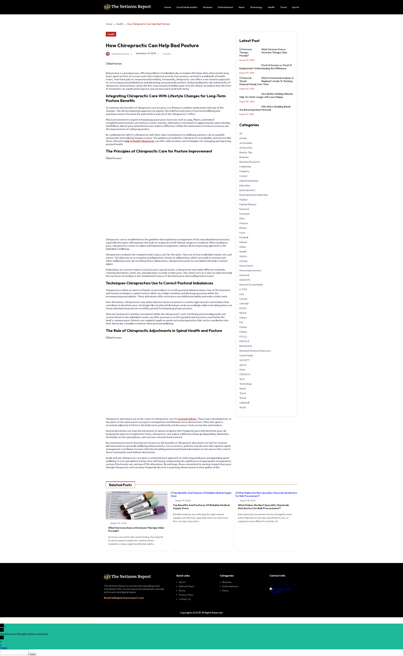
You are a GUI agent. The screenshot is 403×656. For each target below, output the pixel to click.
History (243, 256)
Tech (241, 379)
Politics (243, 327)
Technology (256, 7)
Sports (295, 7)
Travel (283, 7)
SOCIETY (244, 360)
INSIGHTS (244, 279)
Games (243, 242)
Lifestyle (244, 303)
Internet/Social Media (251, 284)
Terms (182, 590)
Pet (241, 322)
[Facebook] (272, 583)
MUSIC (243, 308)
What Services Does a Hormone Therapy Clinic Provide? (263, 52)
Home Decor (246, 265)
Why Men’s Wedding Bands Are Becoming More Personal (265, 108)
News (241, 7)
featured (244, 209)
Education (244, 185)
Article (243, 138)
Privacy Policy (186, 594)
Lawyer (243, 298)
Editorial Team (186, 586)
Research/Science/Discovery (255, 350)
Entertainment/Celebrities (253, 194)
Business (207, 7)
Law (241, 294)
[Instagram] (279, 583)
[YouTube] (294, 583)
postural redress (187, 418)
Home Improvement (250, 270)
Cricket (243, 176)
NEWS (242, 312)
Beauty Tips (245, 152)
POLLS (243, 336)
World (242, 407)
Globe (242, 246)
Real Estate (245, 346)
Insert (32, 654)
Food (242, 232)
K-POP (243, 289)
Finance (243, 223)
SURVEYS (244, 374)
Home (167, 7)
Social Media (246, 355)
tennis (242, 388)
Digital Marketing (248, 180)
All (240, 133)
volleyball (244, 402)
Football (243, 237)
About (182, 582)
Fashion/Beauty (247, 204)
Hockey (243, 261)
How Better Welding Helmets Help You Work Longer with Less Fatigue (266, 95)
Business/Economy (249, 161)
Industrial (244, 275)
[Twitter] (286, 583)
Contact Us (185, 599)
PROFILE (244, 341)
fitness (243, 227)
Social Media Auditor (187, 7)
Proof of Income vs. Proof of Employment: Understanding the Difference (265, 67)
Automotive (245, 147)
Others (243, 317)
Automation (245, 142)
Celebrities (245, 166)
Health (271, 7)
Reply (4, 647)
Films (242, 218)
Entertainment (225, 7)
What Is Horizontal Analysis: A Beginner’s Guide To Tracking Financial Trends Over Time (266, 81)
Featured (244, 213)
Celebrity (244, 171)
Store (242, 369)
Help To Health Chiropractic (139, 141)
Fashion (243, 199)
